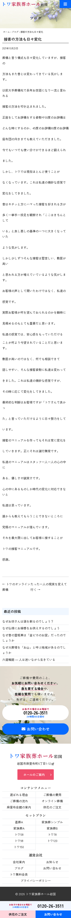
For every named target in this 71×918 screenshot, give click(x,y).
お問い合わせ (38, 729)
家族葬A (18, 828)
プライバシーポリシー (35, 880)
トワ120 (52, 840)
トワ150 (19, 847)
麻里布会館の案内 (19, 807)
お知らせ (52, 862)
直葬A (19, 822)
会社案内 (19, 862)
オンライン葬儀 (52, 801)
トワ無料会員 (19, 874)
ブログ (15, 31)
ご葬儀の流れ (19, 801)
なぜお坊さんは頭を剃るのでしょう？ (28, 621)
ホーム (6, 31)
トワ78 (52, 834)
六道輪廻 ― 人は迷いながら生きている (28, 659)
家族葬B (52, 828)
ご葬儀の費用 (52, 794)
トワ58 (18, 834)
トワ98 (18, 840)
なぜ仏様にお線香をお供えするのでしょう (31, 628)
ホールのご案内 (34, 774)
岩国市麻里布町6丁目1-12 (34, 763)
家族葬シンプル (52, 822)
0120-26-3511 (35, 712)
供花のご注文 (52, 807)
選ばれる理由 (19, 794)
